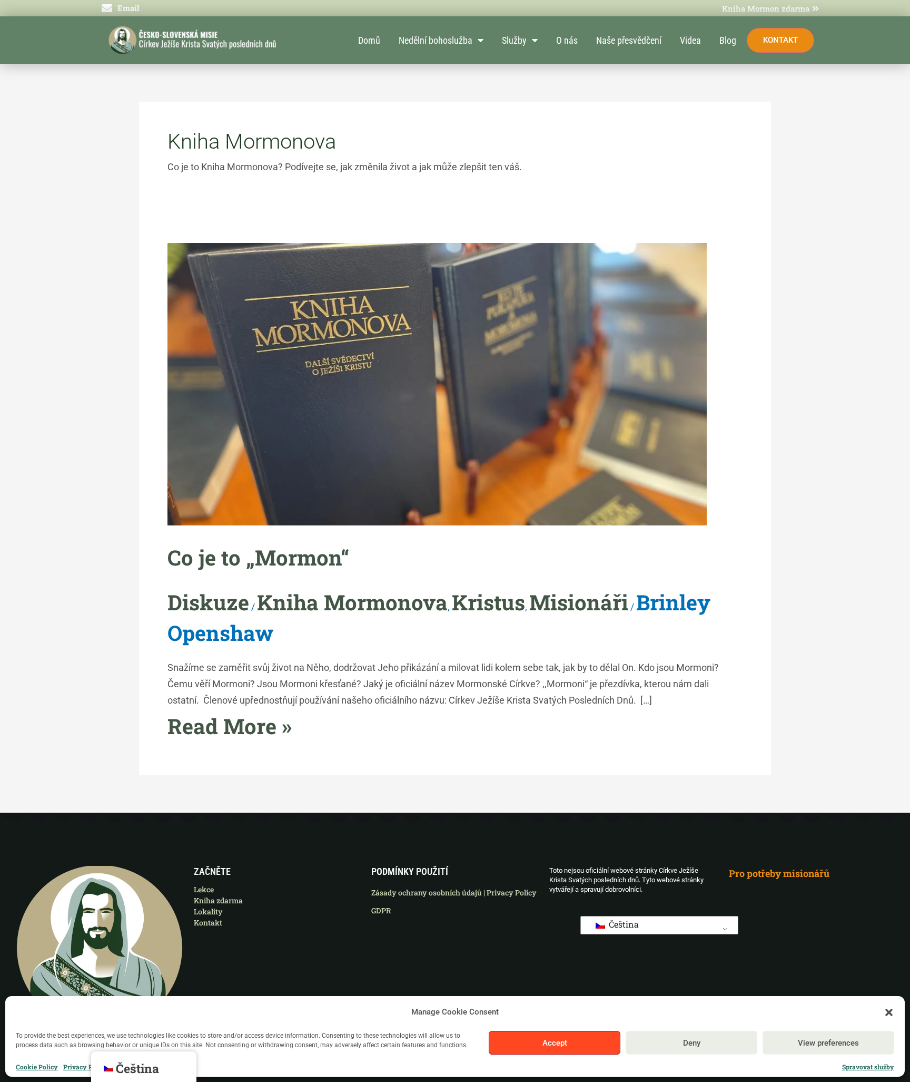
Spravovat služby (868, 1067)
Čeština (623, 924)
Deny (691, 1043)
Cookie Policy (37, 1067)
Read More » (229, 726)
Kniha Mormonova (352, 602)
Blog (727, 40)
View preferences (828, 1043)
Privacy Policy (85, 1067)
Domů (369, 40)
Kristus (488, 602)
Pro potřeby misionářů (779, 873)
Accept (554, 1043)
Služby (514, 40)
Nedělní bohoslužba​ (435, 40)
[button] (889, 1012)
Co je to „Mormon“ (258, 557)
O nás (567, 40)
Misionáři (578, 602)
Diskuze (208, 602)
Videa (690, 40)
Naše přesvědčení (628, 40)
